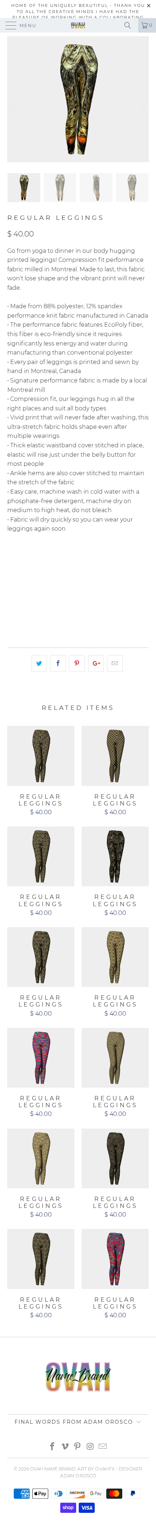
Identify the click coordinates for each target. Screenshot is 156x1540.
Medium (82, 558)
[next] (141, 104)
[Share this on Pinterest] (77, 663)
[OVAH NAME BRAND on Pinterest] (77, 1447)
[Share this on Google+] (96, 663)
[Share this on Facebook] (58, 663)
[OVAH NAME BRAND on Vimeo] (64, 1447)
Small (52, 558)
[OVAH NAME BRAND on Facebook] (52, 1447)
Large (111, 558)
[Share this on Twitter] (39, 663)
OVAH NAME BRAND (52, 1469)
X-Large (22, 576)
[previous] (14, 104)
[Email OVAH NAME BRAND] (103, 1447)
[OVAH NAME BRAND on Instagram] (90, 1447)
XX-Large (57, 576)
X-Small (22, 558)
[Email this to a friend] (115, 663)
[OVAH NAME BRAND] (78, 25)
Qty (12, 597)
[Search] (130, 25)
